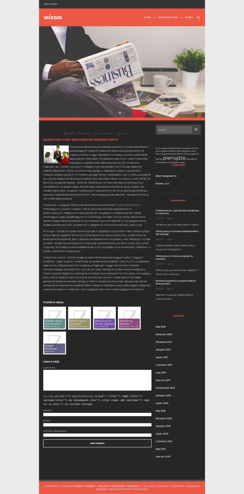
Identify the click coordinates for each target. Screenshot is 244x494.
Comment (49, 367)
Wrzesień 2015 (164, 418)
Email (47, 420)
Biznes (189, 17)
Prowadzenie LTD (163, 162)
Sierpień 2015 (163, 426)
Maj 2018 (161, 326)
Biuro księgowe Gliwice (188, 148)
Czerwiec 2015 (164, 441)
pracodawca (191, 159)
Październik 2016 (165, 387)
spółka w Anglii (178, 162)
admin (124, 133)
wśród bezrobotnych (128, 205)
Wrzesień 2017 (164, 342)
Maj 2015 (161, 448)
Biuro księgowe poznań (166, 154)
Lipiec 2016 (162, 403)
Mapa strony (51, 4)
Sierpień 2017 (163, 349)
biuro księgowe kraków (166, 151)
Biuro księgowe (168, 17)
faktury (180, 154)
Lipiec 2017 (162, 357)
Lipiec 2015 (162, 433)
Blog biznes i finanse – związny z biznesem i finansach (104, 486)
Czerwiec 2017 (164, 364)
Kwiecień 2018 (164, 334)
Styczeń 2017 (163, 380)
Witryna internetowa (54, 431)
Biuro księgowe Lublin (186, 151)
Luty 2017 (161, 372)
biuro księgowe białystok (166, 148)
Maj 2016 (161, 410)
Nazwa (47, 410)
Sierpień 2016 (163, 395)
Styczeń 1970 (163, 456)
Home (147, 17)
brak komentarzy (105, 133)
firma (186, 154)
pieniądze (174, 158)
